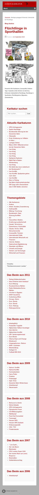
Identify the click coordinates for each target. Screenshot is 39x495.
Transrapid (12, 418)
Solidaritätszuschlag (15, 460)
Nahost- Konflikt (14, 367)
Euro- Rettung (13, 306)
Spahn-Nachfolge (14, 129)
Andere (11, 204)
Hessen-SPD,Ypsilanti (16, 422)
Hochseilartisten (14, 372)
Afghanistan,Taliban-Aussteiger (19, 328)
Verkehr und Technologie (17, 251)
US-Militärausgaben (15, 411)
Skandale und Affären (16, 246)
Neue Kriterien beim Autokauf (18, 281)
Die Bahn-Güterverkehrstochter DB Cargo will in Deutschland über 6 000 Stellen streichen (19, 184)
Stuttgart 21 (13, 350)
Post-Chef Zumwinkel (16, 416)
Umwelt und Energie (15, 248)
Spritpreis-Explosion (15, 158)
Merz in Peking (14, 180)
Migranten (24, 95)
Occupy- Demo (14, 299)
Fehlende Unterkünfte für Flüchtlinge (15, 93)
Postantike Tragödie (15, 325)
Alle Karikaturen (15, 88)
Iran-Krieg (12, 149)
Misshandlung (13, 347)
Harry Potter (13, 374)
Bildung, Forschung (15, 211)
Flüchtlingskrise (16, 95)
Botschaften (13, 458)
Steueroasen (13, 387)
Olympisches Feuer (15, 409)
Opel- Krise (12, 381)
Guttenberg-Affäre (15, 297)
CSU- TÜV (12, 427)
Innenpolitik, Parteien (26, 88)
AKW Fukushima (14, 295)
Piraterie (12, 376)
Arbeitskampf (13, 385)
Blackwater (12, 449)
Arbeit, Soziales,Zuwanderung (19, 206)
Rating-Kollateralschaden (17, 279)
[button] (3, 491)
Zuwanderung (9, 97)
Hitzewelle (12, 136)
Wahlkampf (12, 414)
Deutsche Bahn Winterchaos (18, 383)
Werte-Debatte (14, 405)
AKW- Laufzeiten (14, 345)
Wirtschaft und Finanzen (17, 253)
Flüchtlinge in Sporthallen (16, 30)
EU (10, 217)
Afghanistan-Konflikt (15, 332)
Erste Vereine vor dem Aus (22, 91)
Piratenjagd (13, 378)
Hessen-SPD (13, 420)
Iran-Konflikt (13, 171)
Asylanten (11, 91)
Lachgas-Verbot (14, 142)
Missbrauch (13, 341)
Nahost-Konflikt (14, 370)
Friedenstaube (14, 429)
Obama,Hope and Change (17, 339)
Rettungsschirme (14, 308)
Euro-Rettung (13, 284)
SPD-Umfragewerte (15, 127)
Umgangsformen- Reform (17, 343)
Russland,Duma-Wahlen (17, 286)
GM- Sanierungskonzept (17, 334)
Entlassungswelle (14, 425)
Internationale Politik (15, 235)
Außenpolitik (13, 209)
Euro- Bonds (13, 301)
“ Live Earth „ (13, 445)
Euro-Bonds (13, 336)
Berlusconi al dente (15, 403)
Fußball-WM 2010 (15, 352)
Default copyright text (11, 491)
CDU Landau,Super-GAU (17, 451)
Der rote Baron (14, 447)
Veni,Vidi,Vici (13, 330)
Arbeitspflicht (13, 323)
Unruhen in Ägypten (15, 292)
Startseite (7, 17)
